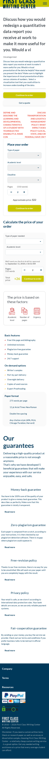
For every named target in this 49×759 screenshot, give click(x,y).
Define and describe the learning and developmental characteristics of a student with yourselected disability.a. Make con (13, 124)
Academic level (14, 162)
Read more (10, 511)
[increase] (24, 192)
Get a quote (24, 103)
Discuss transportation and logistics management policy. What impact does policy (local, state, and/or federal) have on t (35, 124)
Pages (10, 186)
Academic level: (14, 247)
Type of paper (13, 150)
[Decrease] (24, 270)
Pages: (8, 269)
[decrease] (11, 192)
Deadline (11, 174)
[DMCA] (10, 708)
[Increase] (41, 270)
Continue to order (24, 95)
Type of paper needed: (15, 236)
